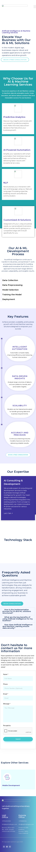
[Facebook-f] (10, 847)
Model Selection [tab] (10, 290)
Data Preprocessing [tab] (12, 285)
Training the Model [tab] (12, 294)
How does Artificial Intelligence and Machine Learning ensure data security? (17, 626)
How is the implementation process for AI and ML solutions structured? (16, 611)
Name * (5, 674)
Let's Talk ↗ (8, 513)
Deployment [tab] (8, 299)
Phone (5, 684)
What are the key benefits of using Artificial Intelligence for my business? (17, 619)
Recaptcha (7, 725)
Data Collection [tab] (10, 280)
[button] (18, 611)
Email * (5, 694)
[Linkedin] (7, 847)
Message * (6, 704)
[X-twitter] (4, 847)
